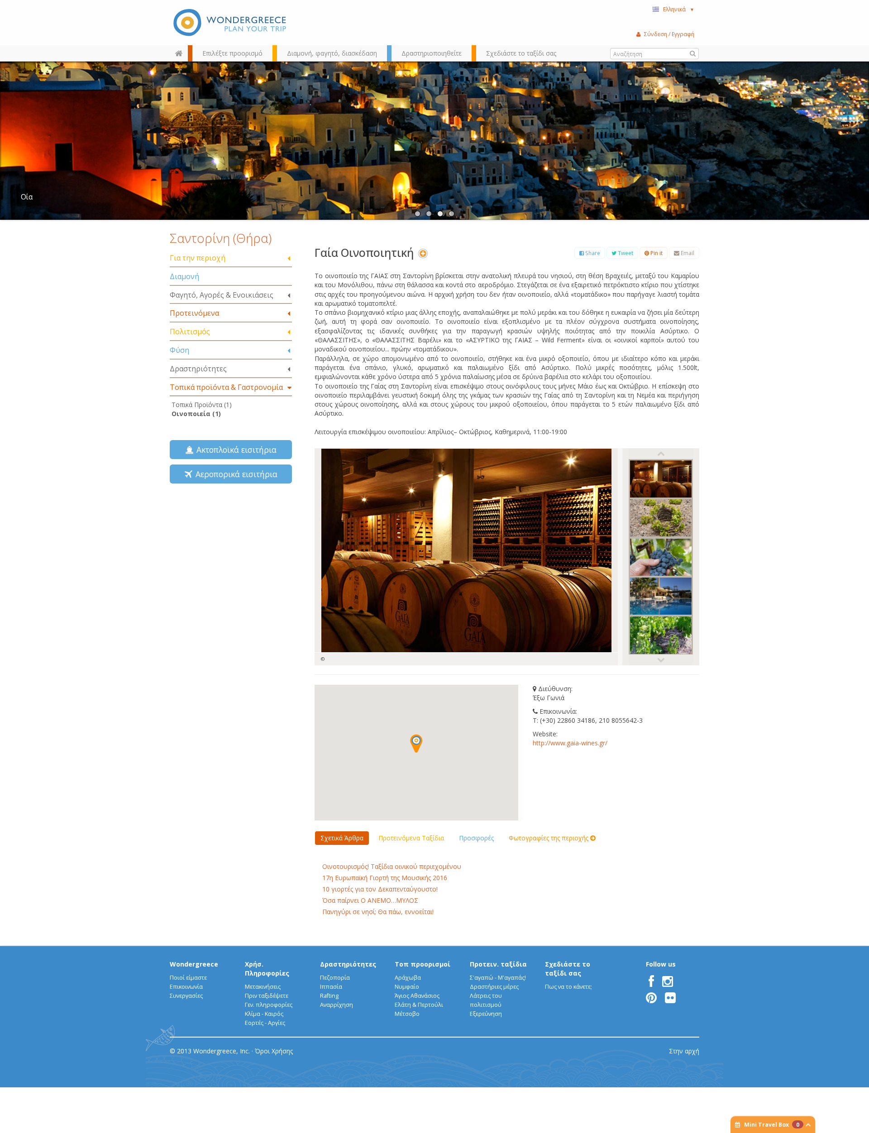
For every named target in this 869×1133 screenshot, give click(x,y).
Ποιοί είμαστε (188, 977)
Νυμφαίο (407, 987)
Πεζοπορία (335, 977)
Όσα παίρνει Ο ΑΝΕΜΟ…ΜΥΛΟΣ (370, 900)
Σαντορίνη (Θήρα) (221, 238)
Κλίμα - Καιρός (264, 1014)
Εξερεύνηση (486, 1014)
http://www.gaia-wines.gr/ (570, 743)
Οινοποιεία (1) (196, 413)
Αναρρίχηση (336, 1005)
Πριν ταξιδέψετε (266, 996)
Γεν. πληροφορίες (268, 1005)
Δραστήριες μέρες (494, 987)
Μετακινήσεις (263, 987)
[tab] (231, 258)
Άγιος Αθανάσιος (417, 996)
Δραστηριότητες (198, 369)
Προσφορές (476, 838)
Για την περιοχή (197, 258)
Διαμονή (184, 276)
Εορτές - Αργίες (265, 1023)
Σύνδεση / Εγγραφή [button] (669, 34)
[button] (416, 744)
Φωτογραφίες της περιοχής (549, 838)
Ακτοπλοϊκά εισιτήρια (234, 449)
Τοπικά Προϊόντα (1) (202, 404)
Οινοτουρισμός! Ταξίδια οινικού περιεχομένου (391, 866)
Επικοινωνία (186, 987)
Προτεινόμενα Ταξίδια (411, 838)
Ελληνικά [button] (678, 9)
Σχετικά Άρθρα (341, 838)
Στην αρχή (684, 1051)
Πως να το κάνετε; (568, 987)
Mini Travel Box (771, 1124)
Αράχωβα (408, 977)
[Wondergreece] (231, 22)
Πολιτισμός (190, 332)
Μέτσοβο (407, 1014)
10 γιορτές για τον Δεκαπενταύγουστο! (380, 889)
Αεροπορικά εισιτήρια (234, 474)
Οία (27, 197)
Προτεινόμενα (194, 313)
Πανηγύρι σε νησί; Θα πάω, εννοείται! (378, 911)
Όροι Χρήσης (274, 1051)
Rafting (329, 996)
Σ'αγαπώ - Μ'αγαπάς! (498, 977)
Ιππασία (331, 987)
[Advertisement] (230, 563)
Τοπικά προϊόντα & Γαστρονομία (226, 387)
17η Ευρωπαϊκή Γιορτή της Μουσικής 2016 (384, 877)
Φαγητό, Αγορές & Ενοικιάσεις (221, 295)
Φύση (179, 350)
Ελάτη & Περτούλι (419, 1005)
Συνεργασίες (186, 996)
